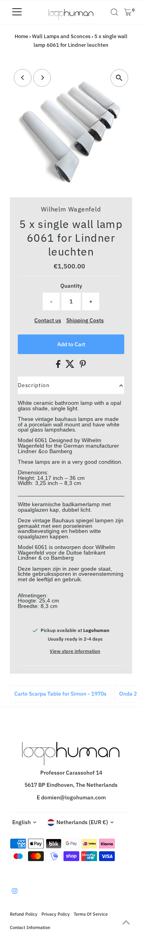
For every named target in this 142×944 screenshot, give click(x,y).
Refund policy (23, 914)
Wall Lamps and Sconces (61, 36)
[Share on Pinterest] (83, 365)
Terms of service (91, 914)
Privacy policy (55, 914)
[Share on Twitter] (70, 365)
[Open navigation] (17, 12)
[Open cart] (128, 12)
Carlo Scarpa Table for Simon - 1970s (60, 693)
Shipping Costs (85, 320)
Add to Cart (71, 344)
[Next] (42, 77)
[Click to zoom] (119, 78)
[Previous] (23, 77)
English (21, 822)
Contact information (30, 927)
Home (21, 36)
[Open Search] (114, 12)
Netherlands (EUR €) (82, 822)
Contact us (47, 320)
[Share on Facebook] (59, 365)
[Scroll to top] (126, 922)
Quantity (71, 285)
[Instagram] (14, 891)
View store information (75, 651)
